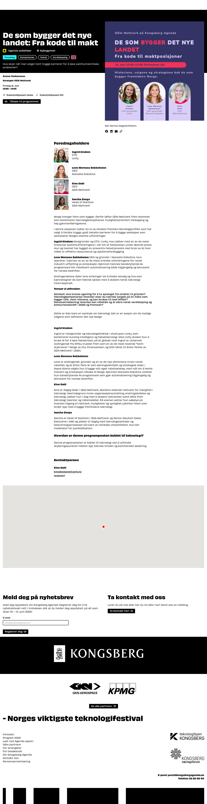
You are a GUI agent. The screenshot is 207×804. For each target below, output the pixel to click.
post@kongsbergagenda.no (186, 775)
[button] (103, 526)
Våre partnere (12, 744)
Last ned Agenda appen (18, 741)
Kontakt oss (11, 757)
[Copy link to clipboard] (121, 131)
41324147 (59, 475)
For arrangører (12, 747)
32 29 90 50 (196, 778)
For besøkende (12, 751)
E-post (6, 617)
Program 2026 (12, 737)
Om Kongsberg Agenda (17, 754)
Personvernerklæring (16, 761)
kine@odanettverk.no (68, 471)
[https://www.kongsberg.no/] (187, 736)
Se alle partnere (101, 706)
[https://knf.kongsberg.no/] (187, 751)
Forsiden (8, 734)
